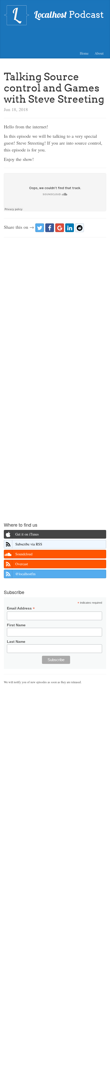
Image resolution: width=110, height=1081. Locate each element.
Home (84, 53)
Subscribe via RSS (28, 544)
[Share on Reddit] (79, 227)
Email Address (21, 608)
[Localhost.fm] (55, 14)
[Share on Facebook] (49, 227)
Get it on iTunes (27, 534)
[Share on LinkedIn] (69, 227)
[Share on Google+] (59, 227)
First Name (16, 625)
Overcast (21, 563)
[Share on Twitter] (39, 227)
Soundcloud (23, 554)
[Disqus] (55, 306)
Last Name (16, 642)
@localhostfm (25, 573)
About (99, 53)
